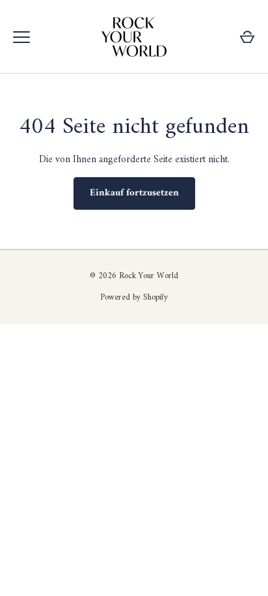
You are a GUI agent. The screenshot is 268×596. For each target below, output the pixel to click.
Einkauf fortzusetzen (134, 193)
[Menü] (21, 37)
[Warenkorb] (247, 37)
